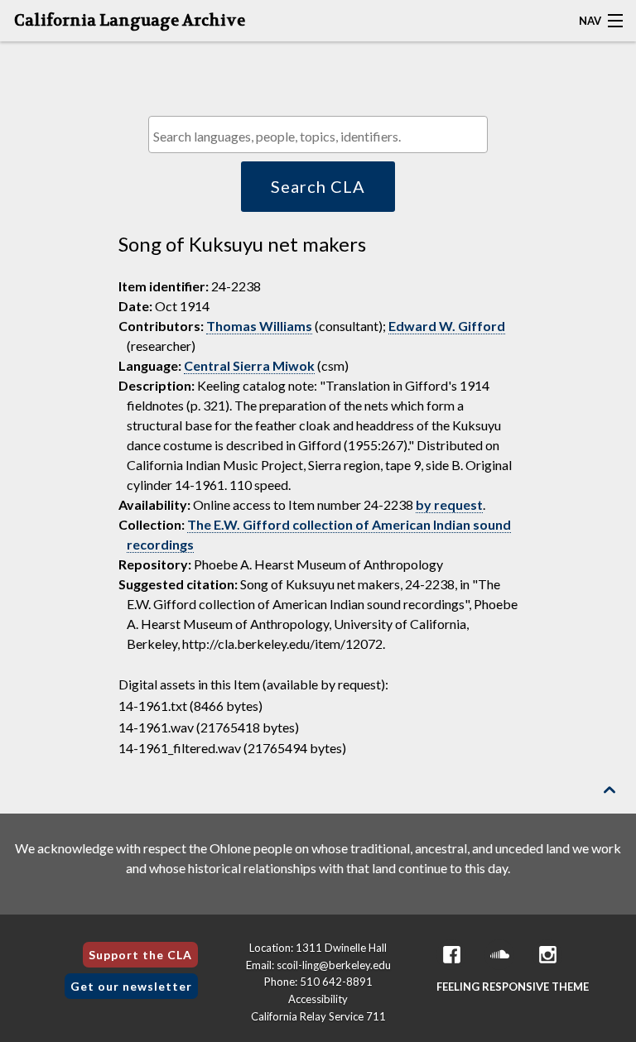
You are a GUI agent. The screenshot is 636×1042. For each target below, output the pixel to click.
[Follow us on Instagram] (547, 954)
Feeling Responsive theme (512, 986)
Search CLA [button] (318, 186)
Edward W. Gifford (446, 326)
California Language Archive (129, 21)
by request (449, 504)
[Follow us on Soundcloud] (499, 954)
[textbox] (322, 136)
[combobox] (318, 134)
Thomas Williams (259, 326)
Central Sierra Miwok (249, 365)
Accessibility (318, 999)
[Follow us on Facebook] (451, 954)
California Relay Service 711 (318, 1016)
